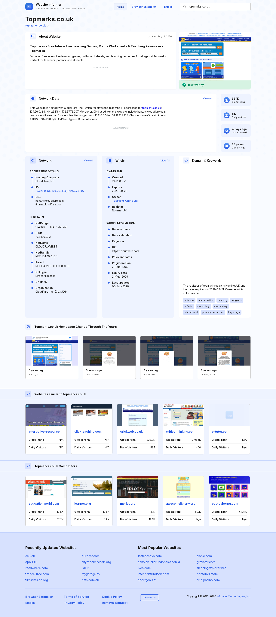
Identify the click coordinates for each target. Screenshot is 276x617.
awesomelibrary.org (180, 503)
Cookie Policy (112, 597)
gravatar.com (206, 562)
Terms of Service (76, 597)
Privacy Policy (74, 603)
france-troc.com (37, 574)
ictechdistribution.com (153, 574)
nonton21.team (207, 574)
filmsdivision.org (36, 580)
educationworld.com (44, 503)
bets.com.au (90, 580)
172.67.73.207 (76, 190)
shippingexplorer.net (211, 568)
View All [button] (207, 98)
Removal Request (114, 603)
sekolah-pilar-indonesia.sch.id (159, 562)
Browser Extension (144, 6)
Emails (168, 6)
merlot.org (128, 503)
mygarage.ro (91, 574)
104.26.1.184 (59, 190)
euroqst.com (91, 556)
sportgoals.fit (147, 580)
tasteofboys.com (150, 556)
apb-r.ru (31, 562)
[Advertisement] (101, 78)
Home (120, 6)
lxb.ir (85, 568)
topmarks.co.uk (35, 25)
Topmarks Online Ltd (125, 200)
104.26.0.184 (43, 190)
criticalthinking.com (180, 431)
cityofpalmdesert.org (96, 562)
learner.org (82, 503)
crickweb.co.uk (131, 431)
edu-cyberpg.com (225, 503)
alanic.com (204, 556)
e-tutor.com (220, 431)
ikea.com (144, 568)
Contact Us (149, 597)
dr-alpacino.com (208, 580)
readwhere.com (36, 568)
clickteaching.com (88, 431)
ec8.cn (30, 556)
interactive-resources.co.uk (49, 431)
